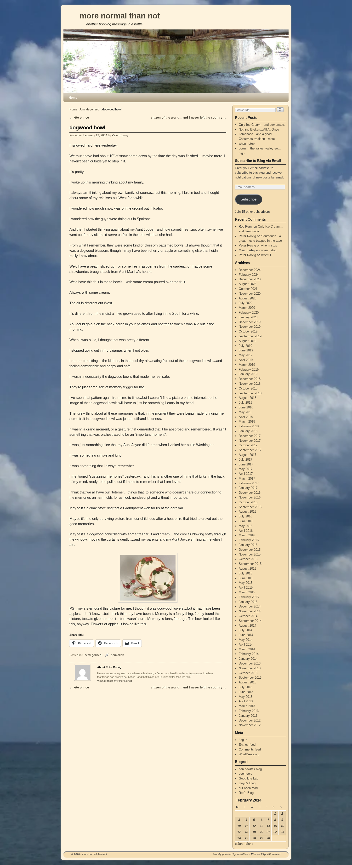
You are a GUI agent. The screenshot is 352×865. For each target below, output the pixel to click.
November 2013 (250, 668)
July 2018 (245, 402)
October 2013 (248, 673)
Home (73, 97)
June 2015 (246, 578)
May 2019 (245, 355)
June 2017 (246, 464)
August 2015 (247, 568)
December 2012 (250, 720)
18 (246, 832)
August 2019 (247, 341)
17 (239, 832)
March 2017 (247, 478)
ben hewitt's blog (250, 769)
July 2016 (245, 516)
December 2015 (250, 549)
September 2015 (250, 564)
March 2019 (247, 365)
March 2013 (247, 706)
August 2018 (247, 398)
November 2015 (250, 554)
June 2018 (246, 407)
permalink (117, 655)
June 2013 (246, 692)
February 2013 (249, 711)
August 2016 (247, 511)
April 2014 (246, 644)
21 (268, 832)
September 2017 (250, 450)
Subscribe (248, 199)
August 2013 (247, 682)
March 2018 (247, 421)
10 (239, 826)
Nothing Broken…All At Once (259, 129)
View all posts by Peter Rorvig (114, 680)
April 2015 (246, 587)
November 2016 (250, 497)
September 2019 (250, 336)
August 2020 (247, 298)
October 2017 (248, 445)
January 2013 (248, 715)
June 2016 (246, 521)
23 (282, 832)
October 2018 (248, 388)
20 (261, 832)
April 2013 (246, 701)
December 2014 (250, 606)
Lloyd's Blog (247, 783)
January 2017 (248, 488)
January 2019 (248, 374)
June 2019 (246, 350)
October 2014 (248, 616)
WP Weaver (274, 854)
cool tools (245, 773)
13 (261, 826)
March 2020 (247, 307)
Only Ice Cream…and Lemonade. (262, 124)
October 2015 (248, 559)
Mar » (249, 844)
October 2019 (248, 331)
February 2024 (249, 274)
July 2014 (245, 630)
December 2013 (250, 663)
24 (239, 838)
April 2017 (246, 473)
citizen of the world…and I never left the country (188, 117)
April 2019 (246, 360)
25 (246, 838)
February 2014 (249, 654)
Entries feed (247, 744)
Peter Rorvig (120, 135)
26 (254, 838)
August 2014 (247, 625)
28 (268, 838)
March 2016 (247, 535)
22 (275, 832)
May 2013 (245, 697)
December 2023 (250, 279)
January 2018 (248, 431)
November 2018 (250, 383)
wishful (266, 255)
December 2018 (250, 379)
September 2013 (250, 677)
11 (246, 826)
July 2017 (245, 459)
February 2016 (249, 540)
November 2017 (250, 440)
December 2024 (250, 270)
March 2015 (247, 592)
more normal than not (119, 15)
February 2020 (249, 312)
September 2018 (250, 393)
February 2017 (249, 483)
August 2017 (247, 455)
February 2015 (249, 597)
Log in (243, 740)
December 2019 (250, 322)
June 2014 (246, 635)
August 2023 (247, 284)
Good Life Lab (248, 778)
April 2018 (246, 417)
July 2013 (245, 687)
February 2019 (249, 369)
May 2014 (245, 640)
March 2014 (247, 649)
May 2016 (245, 526)
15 (275, 826)
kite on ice (79, 117)
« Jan (239, 844)
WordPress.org (249, 754)
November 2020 (250, 293)
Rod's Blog (246, 793)
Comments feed (250, 749)
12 (254, 826)
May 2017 (245, 469)
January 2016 (248, 545)
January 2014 (248, 658)
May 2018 (245, 412)
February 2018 (249, 426)
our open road (248, 788)
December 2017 (250, 436)
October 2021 (248, 289)
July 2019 (245, 346)
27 (261, 838)
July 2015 (245, 573)
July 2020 (245, 303)
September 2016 (250, 507)
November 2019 (250, 326)
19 (254, 832)
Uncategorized (89, 109)
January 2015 (248, 602)
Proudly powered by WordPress (231, 854)
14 (268, 826)
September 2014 (250, 621)
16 (282, 826)
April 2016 (246, 531)
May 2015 (245, 582)
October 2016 (248, 502)
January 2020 (248, 317)
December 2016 (250, 492)
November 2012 (250, 725)
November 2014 (250, 611)
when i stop (247, 143)
